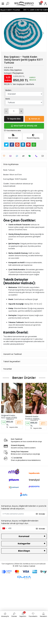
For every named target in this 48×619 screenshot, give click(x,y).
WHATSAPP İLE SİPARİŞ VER (25, 125)
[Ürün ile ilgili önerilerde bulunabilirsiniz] (43, 156)
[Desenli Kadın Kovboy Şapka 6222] (36, 398)
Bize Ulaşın (24, 550)
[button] (4, 33)
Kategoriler (24, 543)
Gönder (42, 514)
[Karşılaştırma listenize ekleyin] (24, 156)
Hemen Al (35, 118)
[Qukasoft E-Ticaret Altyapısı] (24, 577)
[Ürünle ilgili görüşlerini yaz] (17, 156)
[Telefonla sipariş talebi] (37, 156)
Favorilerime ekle (13, 130)
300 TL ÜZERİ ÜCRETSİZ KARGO (35, 10)
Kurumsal (24, 536)
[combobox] (4, 528)
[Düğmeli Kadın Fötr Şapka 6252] (12, 398)
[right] (45, 406)
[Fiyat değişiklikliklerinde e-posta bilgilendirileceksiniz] (30, 156)
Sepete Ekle (15, 118)
